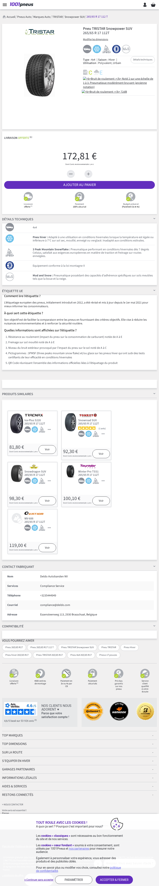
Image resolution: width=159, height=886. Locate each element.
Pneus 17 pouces (108, 655)
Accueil (11, 17)
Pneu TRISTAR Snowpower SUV (77, 647)
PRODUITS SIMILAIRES (17, 394)
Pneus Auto (24, 17)
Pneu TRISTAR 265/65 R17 (49, 655)
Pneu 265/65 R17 (14, 647)
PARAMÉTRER (74, 879)
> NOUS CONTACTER (12, 804)
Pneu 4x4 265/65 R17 (81, 655)
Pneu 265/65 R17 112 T (42, 647)
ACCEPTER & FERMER (114, 879)
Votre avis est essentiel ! (14, 810)
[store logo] (22, 4)
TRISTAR (57, 17)
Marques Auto (42, 17)
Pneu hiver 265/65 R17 (17, 655)
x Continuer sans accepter (38, 879)
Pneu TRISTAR (108, 647)
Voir (47, 449)
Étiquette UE (12, 291)
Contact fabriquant (18, 567)
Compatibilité (13, 626)
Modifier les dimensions (95, 39)
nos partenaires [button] (79, 848)
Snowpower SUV (75, 17)
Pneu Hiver (129, 647)
